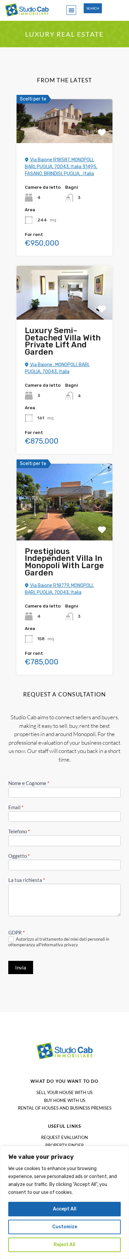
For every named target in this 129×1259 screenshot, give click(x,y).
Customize (64, 1227)
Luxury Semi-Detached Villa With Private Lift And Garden (63, 341)
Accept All (64, 1209)
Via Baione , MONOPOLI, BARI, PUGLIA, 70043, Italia (57, 368)
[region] (64, 1202)
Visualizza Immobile (64, 134)
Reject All (64, 1244)
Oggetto (19, 856)
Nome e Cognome (28, 783)
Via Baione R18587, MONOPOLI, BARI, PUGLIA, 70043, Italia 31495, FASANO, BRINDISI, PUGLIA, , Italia (61, 167)
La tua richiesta (26, 880)
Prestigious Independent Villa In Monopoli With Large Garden (64, 562)
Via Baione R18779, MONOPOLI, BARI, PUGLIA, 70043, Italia (59, 589)
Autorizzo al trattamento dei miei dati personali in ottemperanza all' (58, 942)
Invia (20, 967)
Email (15, 807)
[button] (71, 10)
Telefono (19, 831)
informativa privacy (59, 944)
